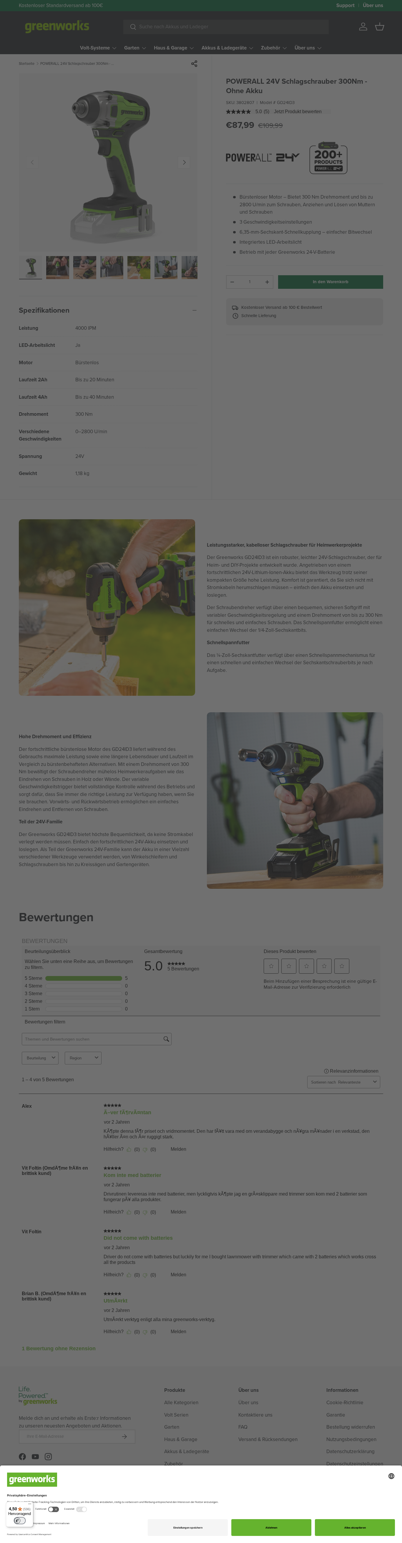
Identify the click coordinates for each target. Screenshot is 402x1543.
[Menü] (29, 1505)
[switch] (20, 1520)
